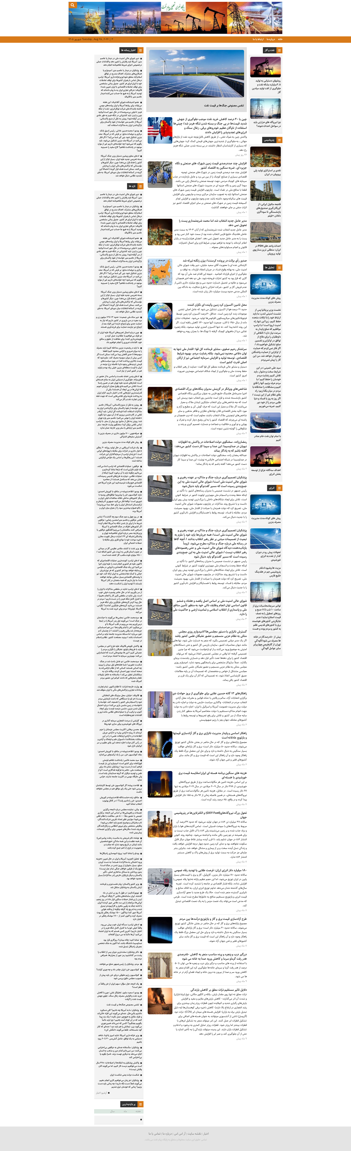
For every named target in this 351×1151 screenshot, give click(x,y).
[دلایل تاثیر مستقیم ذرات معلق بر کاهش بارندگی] (160, 1013)
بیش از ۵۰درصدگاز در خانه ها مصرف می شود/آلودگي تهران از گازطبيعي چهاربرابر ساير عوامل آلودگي (267, 643)
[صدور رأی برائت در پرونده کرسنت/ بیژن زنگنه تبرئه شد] (160, 284)
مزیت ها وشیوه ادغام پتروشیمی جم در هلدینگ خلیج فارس (268, 572)
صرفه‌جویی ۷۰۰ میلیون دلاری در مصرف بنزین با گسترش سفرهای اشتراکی (120, 435)
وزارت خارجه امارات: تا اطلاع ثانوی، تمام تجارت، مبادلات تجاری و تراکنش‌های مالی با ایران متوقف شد (119, 688)
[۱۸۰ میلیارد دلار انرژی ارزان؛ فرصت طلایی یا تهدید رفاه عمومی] (160, 893)
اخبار (206, 1133)
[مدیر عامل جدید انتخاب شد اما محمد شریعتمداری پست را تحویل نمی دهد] (160, 244)
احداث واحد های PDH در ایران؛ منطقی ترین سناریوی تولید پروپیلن (267, 250)
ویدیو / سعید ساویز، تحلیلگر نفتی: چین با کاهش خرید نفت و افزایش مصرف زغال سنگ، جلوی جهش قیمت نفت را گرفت (119, 996)
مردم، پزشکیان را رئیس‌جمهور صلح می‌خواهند (119, 964)
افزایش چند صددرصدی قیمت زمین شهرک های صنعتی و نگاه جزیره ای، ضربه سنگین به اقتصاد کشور (211, 165)
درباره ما (270, 39)
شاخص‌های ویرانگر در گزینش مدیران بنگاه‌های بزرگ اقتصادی (211, 389)
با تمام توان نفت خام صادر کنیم (267, 438)
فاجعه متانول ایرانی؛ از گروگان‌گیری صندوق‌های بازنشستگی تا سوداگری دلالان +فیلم (268, 210)
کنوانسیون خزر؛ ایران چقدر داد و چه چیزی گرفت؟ (117, 970)
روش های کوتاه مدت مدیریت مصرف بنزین (266, 300)
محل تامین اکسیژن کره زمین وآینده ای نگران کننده (217, 304)
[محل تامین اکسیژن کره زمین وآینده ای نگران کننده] (160, 328)
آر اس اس (180, 1133)
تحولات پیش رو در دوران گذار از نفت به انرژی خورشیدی (268, 556)
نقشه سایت (194, 1133)
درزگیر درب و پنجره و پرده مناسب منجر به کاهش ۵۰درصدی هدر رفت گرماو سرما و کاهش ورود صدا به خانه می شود (212, 956)
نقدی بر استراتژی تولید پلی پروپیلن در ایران (267, 172)
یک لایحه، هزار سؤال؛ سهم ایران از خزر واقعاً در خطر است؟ (120, 985)
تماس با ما (155, 1133)
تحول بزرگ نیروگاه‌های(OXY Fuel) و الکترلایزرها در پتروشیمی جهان (210, 815)
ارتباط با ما (258, 39)
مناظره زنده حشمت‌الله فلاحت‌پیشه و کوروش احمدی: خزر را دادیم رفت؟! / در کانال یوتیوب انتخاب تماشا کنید (121, 801)
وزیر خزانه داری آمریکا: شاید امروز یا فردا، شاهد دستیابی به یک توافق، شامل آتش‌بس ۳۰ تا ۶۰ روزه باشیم (120, 1038)
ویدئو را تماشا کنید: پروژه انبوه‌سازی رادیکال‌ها (119, 853)
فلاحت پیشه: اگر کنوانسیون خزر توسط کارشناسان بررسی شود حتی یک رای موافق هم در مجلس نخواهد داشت (119, 788)
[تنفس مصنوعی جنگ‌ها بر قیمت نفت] (196, 73)
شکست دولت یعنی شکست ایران (124, 1075)
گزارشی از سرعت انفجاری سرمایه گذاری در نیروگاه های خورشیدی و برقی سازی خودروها (122, 722)
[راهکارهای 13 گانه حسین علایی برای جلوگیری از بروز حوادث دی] (160, 717)
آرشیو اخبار (101, 1093)
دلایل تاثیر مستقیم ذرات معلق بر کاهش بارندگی (218, 989)
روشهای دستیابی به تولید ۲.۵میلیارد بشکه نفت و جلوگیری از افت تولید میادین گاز (266, 86)
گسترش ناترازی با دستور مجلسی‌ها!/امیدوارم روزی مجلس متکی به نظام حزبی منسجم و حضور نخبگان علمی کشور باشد (211, 634)
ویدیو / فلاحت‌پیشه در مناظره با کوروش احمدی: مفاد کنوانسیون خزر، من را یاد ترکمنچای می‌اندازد (120, 753)
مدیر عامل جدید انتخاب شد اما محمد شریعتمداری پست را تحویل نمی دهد (213, 223)
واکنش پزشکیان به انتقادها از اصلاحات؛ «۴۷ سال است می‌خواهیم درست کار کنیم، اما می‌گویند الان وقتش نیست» (119, 1066)
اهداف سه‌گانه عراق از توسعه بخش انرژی (266, 472)
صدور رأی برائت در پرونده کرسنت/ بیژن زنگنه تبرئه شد (215, 260)
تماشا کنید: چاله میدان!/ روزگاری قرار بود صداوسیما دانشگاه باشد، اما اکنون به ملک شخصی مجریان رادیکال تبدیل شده (120, 943)
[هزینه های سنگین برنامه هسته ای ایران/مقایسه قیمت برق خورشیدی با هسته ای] (160, 796)
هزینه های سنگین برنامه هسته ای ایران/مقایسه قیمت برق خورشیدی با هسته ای (212, 775)
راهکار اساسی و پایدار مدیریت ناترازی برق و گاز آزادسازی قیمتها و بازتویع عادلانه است (210, 735)
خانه (280, 39)
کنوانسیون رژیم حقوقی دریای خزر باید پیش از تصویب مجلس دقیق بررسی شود (120, 976)
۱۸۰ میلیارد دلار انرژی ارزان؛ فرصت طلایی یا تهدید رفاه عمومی (210, 870)
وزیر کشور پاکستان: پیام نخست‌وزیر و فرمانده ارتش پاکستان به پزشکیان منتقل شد (121, 885)
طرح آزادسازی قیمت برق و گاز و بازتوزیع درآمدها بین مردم (213, 919)
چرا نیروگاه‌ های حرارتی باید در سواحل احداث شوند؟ (267, 124)
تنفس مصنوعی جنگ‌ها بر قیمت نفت (224, 105)
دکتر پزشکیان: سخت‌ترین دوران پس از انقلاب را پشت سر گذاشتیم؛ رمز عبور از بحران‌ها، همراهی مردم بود (120, 955)
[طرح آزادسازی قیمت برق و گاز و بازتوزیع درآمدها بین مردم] (160, 942)
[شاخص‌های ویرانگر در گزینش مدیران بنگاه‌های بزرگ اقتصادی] (160, 412)
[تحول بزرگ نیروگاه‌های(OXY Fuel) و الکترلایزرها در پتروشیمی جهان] (160, 836)
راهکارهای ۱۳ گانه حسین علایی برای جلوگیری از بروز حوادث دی (210, 693)
